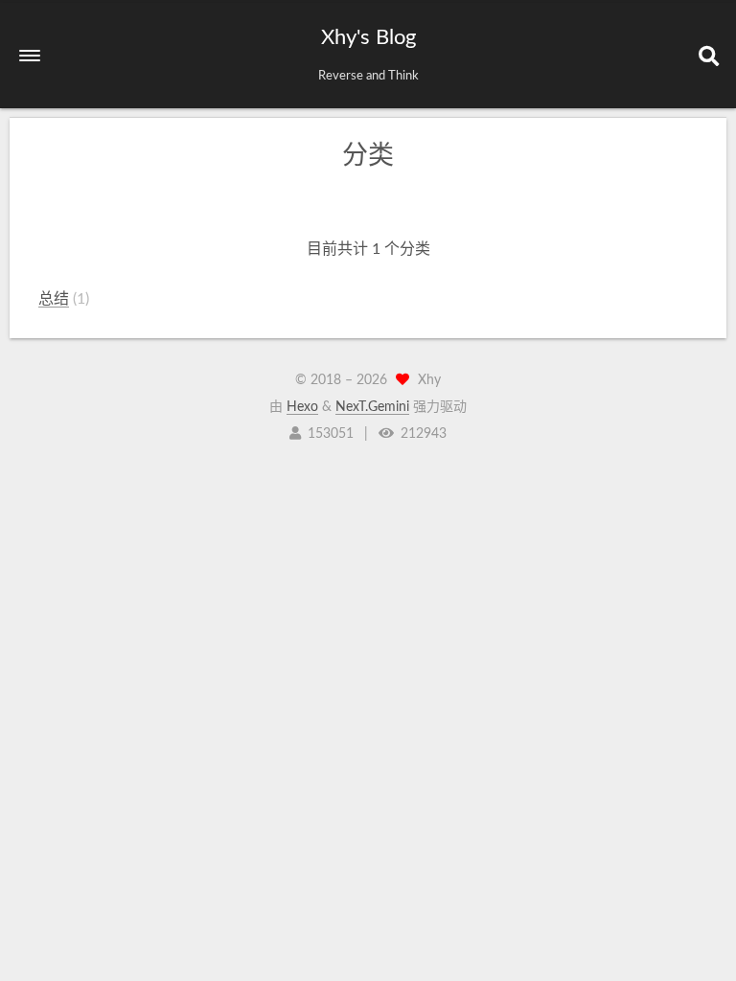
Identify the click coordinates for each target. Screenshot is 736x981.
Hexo (302, 407)
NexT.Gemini (372, 407)
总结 (53, 299)
